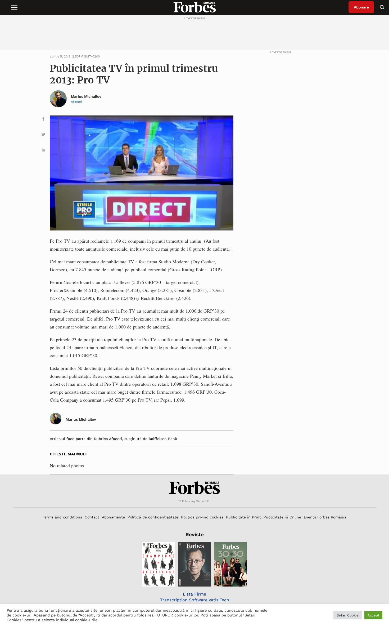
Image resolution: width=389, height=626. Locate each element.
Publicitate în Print (243, 517)
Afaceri (76, 102)
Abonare (361, 7)
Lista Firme (194, 594)
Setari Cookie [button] (348, 615)
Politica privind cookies (202, 517)
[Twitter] (43, 135)
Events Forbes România (325, 517)
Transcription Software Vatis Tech (194, 599)
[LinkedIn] (43, 151)
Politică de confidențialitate (153, 517)
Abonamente (113, 517)
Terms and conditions (62, 517)
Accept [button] (373, 615)
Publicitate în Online (282, 517)
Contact (92, 517)
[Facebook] (43, 120)
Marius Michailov (86, 96)
